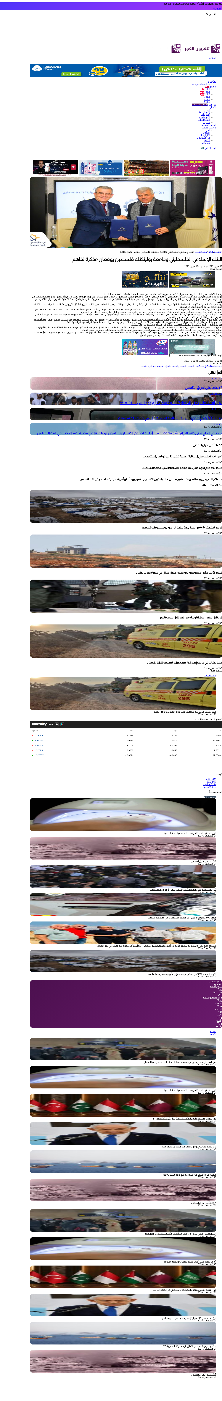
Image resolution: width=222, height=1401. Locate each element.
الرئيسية (212, 81)
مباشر (210, 86)
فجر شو (204, 104)
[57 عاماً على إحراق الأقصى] (123, 858)
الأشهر (212, 1031)
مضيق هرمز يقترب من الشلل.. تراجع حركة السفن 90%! (189, 1174)
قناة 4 (207, 99)
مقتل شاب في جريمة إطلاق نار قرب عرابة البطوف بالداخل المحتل (184, 662)
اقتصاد (206, 132)
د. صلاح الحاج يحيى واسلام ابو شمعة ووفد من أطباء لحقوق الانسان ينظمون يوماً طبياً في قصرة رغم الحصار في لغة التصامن (129, 433)
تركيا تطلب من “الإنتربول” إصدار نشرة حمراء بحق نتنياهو (189, 1146)
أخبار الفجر (205, 114)
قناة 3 (207, 97)
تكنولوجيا (205, 135)
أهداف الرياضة (209, 125)
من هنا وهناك (209, 127)
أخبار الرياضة (204, 112)
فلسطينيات (204, 120)
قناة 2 (205, 94)
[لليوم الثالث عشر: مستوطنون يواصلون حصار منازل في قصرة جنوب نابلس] (126, 567)
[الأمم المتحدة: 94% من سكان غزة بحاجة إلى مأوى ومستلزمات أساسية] (126, 522)
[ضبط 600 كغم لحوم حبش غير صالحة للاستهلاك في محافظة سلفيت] (123, 915)
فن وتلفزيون (203, 138)
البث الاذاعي (208, 148)
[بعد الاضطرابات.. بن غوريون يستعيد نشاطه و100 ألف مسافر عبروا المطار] (123, 1059)
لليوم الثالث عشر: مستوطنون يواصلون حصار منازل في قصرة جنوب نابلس (179, 572)
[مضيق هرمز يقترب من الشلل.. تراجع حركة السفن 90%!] (123, 1172)
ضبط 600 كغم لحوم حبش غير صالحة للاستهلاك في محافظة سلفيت (170, 418)
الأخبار (213, 107)
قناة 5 (207, 102)
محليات (206, 122)
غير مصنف (217, 424)
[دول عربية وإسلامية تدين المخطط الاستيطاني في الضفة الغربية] (123, 1116)
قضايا (207, 140)
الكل (208, 109)
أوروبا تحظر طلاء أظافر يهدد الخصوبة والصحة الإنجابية (190, 833)
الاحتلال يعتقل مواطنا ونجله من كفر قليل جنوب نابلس (190, 617)
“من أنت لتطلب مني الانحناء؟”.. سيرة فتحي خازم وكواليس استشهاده (171, 403)
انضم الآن (217, 8)
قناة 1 (206, 89)
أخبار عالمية (204, 117)
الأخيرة (213, 1034)
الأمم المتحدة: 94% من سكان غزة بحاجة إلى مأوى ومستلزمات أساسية (182, 527)
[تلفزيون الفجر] (182, 53)
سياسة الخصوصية (201, 84)
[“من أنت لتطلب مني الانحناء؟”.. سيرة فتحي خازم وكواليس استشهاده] (123, 887)
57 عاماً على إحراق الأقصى (203, 387)
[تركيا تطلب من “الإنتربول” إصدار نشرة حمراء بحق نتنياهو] (123, 1144)
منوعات (206, 143)
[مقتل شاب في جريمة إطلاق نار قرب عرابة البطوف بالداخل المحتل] (126, 657)
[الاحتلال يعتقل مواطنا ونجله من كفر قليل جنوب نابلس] (126, 612)
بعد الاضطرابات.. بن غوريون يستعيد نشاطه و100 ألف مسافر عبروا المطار (180, 1062)
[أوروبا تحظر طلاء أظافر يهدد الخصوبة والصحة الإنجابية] (123, 1087)
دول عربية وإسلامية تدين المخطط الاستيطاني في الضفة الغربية (184, 1118)
